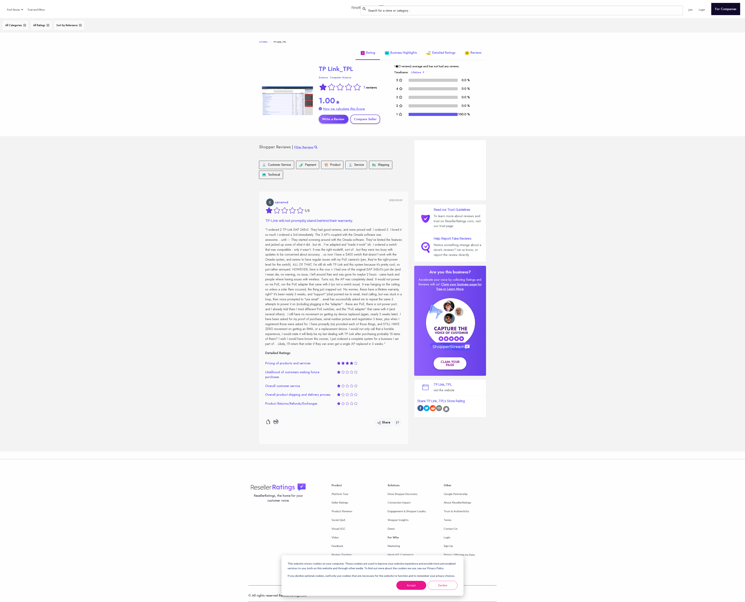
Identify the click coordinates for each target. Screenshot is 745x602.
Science (323, 77)
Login (447, 537)
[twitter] (427, 409)
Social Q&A (338, 520)
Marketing (394, 546)
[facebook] (420, 409)
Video (335, 537)
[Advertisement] (450, 170)
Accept (411, 585)
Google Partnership (456, 494)
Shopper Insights (398, 520)
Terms (447, 520)
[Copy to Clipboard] (446, 409)
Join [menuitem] (691, 10)
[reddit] (433, 409)
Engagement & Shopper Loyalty (407, 511)
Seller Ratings (340, 502)
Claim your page (450, 363)
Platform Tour (340, 494)
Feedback (337, 546)
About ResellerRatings (457, 502)
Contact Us (451, 528)
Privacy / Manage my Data (459, 554)
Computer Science (340, 77)
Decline (442, 585)
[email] (439, 409)
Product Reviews (342, 511)
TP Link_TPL (336, 68)
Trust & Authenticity (456, 511)
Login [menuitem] (702, 10)
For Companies (725, 9)
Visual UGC (339, 528)
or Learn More (453, 289)
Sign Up (448, 546)
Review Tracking (342, 554)
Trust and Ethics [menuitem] (36, 10)
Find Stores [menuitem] (13, 10)
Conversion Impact (399, 502)
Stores (263, 41)
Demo (391, 528)
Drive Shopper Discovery (403, 494)
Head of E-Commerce (400, 554)
